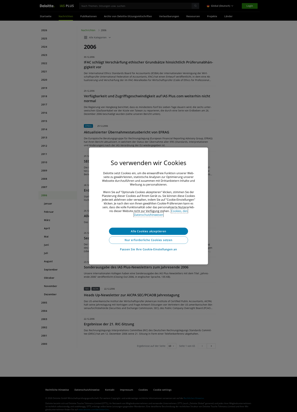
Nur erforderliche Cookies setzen (148, 240)
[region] (148, 206)
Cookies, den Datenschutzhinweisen (161, 213)
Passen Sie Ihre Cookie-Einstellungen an (148, 249)
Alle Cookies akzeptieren (148, 231)
